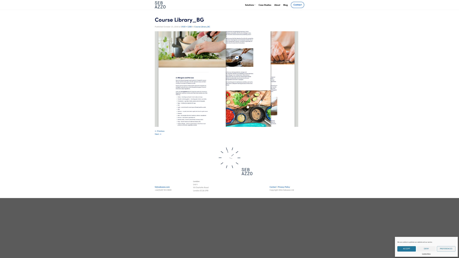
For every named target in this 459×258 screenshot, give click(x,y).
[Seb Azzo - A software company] (160, 4)
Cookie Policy (426, 254)
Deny (426, 249)
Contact (273, 187)
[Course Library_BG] (226, 79)
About (277, 4)
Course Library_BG (202, 27)
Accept (406, 249)
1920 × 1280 (186, 27)
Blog (285, 4)
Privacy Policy (284, 187)
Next (158, 134)
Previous (159, 131)
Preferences (446, 249)
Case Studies (265, 4)
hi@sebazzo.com (162, 187)
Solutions (249, 4)
